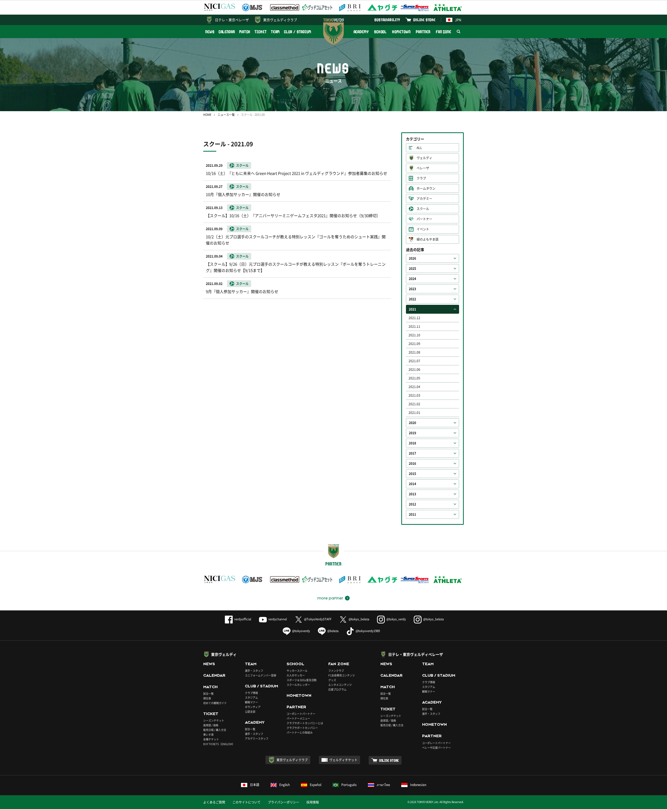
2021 (412, 309)
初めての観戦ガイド (215, 703)
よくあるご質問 (214, 802)
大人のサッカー (296, 675)
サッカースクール (297, 671)
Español (315, 784)
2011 (412, 514)
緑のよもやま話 (428, 239)
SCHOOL (380, 32)
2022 (412, 299)
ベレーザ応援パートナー (436, 747)
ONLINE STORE (424, 20)
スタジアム (251, 697)
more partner (330, 598)
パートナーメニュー (298, 718)
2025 (412, 268)
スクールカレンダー (298, 685)
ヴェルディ (424, 158)
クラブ (421, 178)
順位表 (207, 698)
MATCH (245, 32)
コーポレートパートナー (301, 714)
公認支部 (250, 711)
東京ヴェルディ (224, 654)
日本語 (254, 784)
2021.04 (414, 386)
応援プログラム (337, 689)
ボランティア (253, 707)
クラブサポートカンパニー (302, 728)
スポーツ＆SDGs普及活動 (302, 680)
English (284, 784)
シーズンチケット (213, 720)
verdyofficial (242, 619)
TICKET (261, 32)
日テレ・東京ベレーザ (232, 19)
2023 (412, 289)
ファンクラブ (336, 671)
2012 (412, 504)
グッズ (332, 680)
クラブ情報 (251, 693)
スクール (423, 208)
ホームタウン (426, 188)
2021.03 (414, 395)
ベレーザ (423, 168)
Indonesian (418, 784)
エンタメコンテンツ (340, 685)
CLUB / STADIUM (297, 32)
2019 (412, 433)
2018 (412, 443)
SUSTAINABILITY (387, 20)
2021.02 (414, 404)
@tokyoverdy (301, 631)
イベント (423, 229)
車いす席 (208, 734)
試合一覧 (208, 693)
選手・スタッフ (254, 671)
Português (349, 784)
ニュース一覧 (226, 114)
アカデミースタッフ (256, 738)
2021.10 (414, 335)
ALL (419, 147)
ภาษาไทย (383, 784)
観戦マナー (251, 702)
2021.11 (414, 326)
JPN (458, 19)
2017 (412, 453)
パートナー (424, 219)
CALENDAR (227, 32)
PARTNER (423, 32)
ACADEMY (361, 32)
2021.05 (414, 378)
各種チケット (211, 739)
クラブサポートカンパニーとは (305, 723)
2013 (412, 494)
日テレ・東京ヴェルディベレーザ (415, 654)
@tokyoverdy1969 (368, 631)
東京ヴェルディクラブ (280, 19)
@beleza (332, 631)
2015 (412, 473)
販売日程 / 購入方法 (214, 730)
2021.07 (414, 361)
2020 (412, 422)
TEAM (275, 32)
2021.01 (414, 412)
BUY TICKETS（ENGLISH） (219, 744)
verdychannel (277, 619)
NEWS (209, 32)
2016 (412, 463)
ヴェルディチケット (343, 760)
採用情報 (312, 802)
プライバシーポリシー (283, 802)
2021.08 (414, 352)
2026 (412, 258)
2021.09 (414, 343)
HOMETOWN (401, 32)
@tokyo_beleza (359, 619)
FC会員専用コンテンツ (341, 675)
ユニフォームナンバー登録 (260, 675)
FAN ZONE (443, 32)
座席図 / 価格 (210, 725)
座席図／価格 (388, 720)
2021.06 (414, 369)
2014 (412, 483)
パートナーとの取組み (300, 732)
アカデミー (424, 198)
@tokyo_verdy (396, 619)
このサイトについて (246, 802)
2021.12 (414, 318)
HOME (207, 114)
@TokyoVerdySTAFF (317, 619)
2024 (412, 278)
